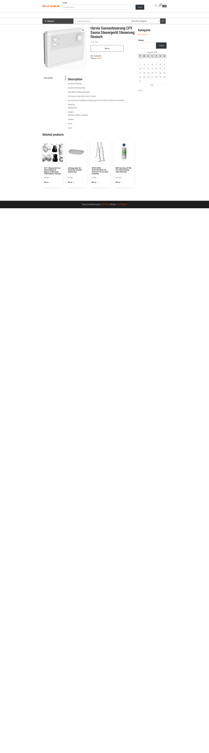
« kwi (151, 85)
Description (48, 78)
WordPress (105, 204)
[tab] (54, 78)
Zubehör (99, 58)
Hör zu (107, 48)
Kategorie (50, 21)
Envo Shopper (121, 204)
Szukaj (64, 3)
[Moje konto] (155, 6)
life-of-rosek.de (50, 6)
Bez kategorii (143, 34)
